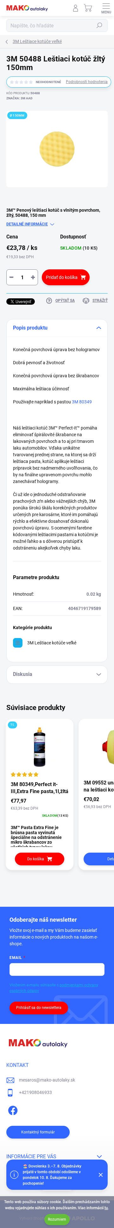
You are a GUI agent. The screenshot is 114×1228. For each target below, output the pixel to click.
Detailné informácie (27, 224)
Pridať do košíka (62, 277)
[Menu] (106, 8)
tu (106, 1208)
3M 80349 (85, 401)
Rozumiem (57, 1219)
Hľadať (99, 25)
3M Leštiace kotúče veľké (51, 642)
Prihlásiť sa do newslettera (38, 1007)
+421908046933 (35, 1092)
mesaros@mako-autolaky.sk (47, 1079)
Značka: (19, 98)
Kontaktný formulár (38, 1132)
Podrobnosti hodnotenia (87, 82)
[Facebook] (11, 1109)
